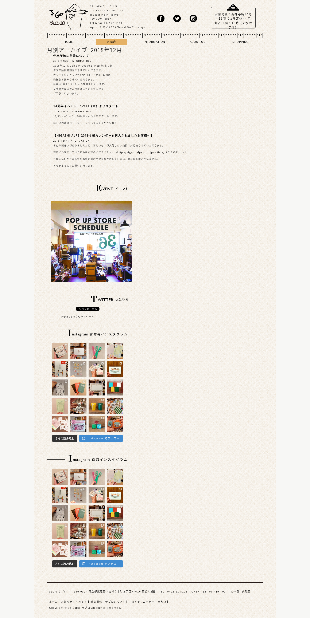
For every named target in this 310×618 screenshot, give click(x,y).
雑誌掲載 (96, 602)
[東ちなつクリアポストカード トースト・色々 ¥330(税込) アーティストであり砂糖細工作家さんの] (78, 369)
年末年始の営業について (71, 56)
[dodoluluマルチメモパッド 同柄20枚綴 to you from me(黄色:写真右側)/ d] (115, 351)
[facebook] (160, 18)
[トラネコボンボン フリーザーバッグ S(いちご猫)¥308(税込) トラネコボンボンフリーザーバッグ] (78, 424)
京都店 (111, 42)
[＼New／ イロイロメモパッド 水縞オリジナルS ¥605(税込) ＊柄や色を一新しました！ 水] (97, 369)
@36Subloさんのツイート (77, 316)
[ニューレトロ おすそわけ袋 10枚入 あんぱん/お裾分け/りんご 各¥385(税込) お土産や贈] (60, 369)
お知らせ (66, 602)
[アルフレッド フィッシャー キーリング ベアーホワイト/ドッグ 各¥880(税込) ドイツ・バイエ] (78, 406)
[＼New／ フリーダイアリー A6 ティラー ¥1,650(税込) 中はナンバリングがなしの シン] (115, 387)
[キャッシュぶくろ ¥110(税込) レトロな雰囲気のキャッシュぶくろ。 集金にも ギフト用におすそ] (60, 406)
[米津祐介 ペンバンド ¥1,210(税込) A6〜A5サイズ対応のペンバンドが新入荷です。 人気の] (60, 351)
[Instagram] (193, 18)
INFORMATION (154, 42)
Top (294, 602)
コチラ (73, 123)
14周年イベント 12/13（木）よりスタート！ (87, 106)
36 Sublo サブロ (68, 16)
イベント (81, 602)
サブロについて (115, 602)
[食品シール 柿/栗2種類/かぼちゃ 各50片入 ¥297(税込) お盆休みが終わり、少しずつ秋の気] (115, 406)
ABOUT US (198, 42)
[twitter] (177, 18)
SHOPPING (240, 42)
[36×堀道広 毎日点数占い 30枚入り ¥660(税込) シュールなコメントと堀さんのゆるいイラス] (60, 424)
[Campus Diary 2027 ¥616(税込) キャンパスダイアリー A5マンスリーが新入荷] (78, 387)
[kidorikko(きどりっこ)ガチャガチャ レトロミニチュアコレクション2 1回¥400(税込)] (115, 424)
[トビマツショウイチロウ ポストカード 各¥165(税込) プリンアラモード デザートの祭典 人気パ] (115, 369)
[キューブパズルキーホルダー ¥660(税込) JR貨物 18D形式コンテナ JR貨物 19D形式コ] (97, 424)
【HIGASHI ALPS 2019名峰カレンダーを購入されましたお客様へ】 (103, 135)
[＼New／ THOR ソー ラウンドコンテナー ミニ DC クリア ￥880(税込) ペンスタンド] (97, 406)
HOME (68, 42)
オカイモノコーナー (141, 602)
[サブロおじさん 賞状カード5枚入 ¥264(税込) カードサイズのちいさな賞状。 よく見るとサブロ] (97, 387)
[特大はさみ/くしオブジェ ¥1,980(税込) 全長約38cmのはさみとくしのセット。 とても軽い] (97, 351)
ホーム (53, 602)
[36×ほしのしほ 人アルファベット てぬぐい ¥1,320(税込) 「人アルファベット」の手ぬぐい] (60, 387)
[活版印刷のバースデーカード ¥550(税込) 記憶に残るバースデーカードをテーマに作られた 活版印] (78, 351)
